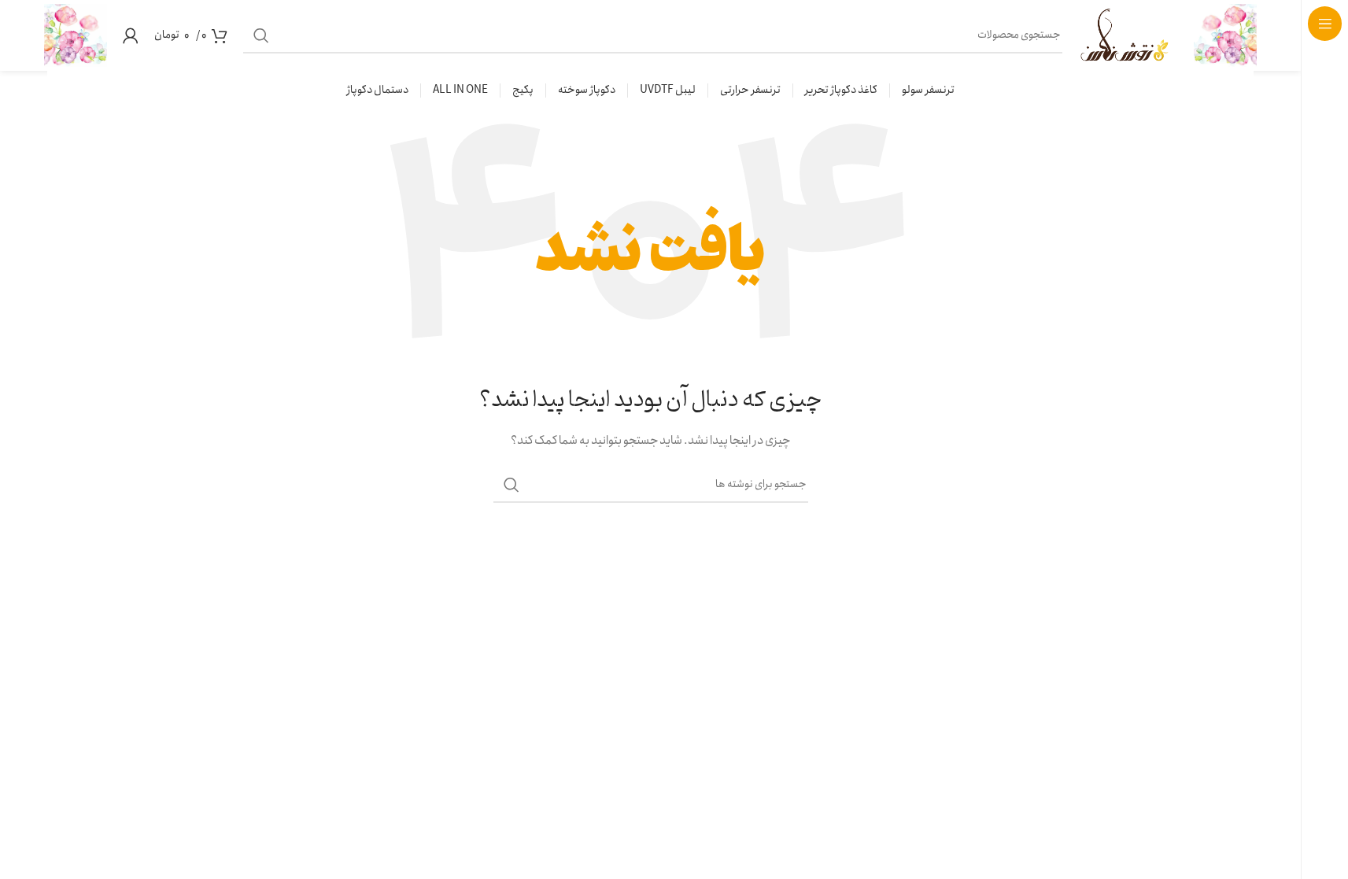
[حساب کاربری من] (130, 35)
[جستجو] (261, 35)
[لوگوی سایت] (1225, 34)
